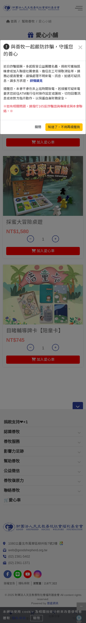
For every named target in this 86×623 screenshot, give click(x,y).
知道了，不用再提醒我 (64, 127)
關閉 (38, 127)
